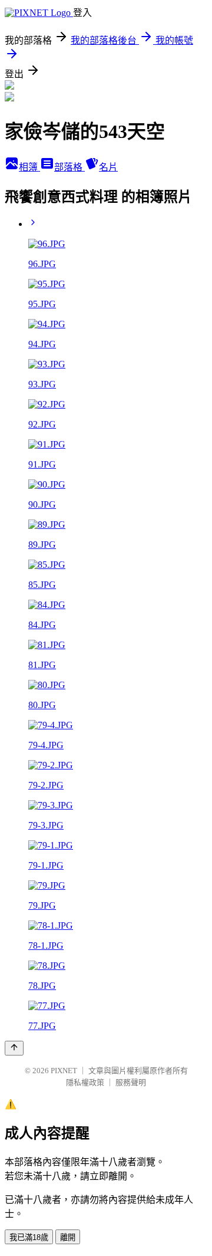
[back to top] (14, 1048)
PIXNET (64, 1070)
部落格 (69, 167)
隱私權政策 (85, 1082)
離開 (67, 1237)
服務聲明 (130, 1082)
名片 (108, 167)
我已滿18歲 (28, 1237)
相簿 (29, 167)
